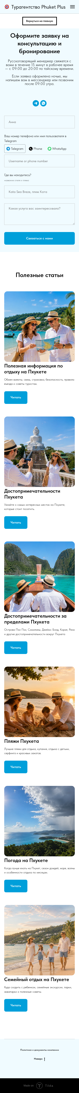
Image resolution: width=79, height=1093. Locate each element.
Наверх (38, 1058)
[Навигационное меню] (72, 6)
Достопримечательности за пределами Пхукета (35, 619)
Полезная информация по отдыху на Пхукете (33, 369)
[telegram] (36, 103)
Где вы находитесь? (17, 175)
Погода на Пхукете (26, 860)
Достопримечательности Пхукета (32, 494)
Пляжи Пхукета (21, 741)
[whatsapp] (43, 103)
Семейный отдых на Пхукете (36, 979)
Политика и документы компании (39, 1049)
